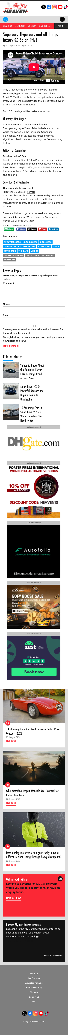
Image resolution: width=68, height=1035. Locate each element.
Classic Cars (20, 25)
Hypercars (29, 246)
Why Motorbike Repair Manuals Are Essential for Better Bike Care (32, 793)
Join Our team (34, 978)
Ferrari (31, 191)
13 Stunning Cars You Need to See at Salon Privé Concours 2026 (32, 731)
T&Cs (23, 340)
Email (6, 315)
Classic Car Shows (13, 255)
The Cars (23, 251)
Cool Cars (46, 242)
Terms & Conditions (53, 955)
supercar (8, 93)
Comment (8, 283)
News (56, 246)
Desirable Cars (12, 246)
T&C (34, 1001)
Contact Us (34, 997)
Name (6, 304)
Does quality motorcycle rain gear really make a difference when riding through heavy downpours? (33, 855)
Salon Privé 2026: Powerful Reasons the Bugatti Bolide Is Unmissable (32, 393)
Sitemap (34, 992)
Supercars (10, 251)
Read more (11, 741)
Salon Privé (47, 255)
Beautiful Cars (45, 25)
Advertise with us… (34, 983)
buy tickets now (16, 217)
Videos (34, 251)
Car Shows (32, 25)
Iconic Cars (44, 246)
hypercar (19, 93)
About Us (34, 973)
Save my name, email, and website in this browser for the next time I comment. (33, 331)
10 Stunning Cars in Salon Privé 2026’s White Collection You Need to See (31, 414)
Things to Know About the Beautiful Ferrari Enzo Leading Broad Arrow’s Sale (32, 371)
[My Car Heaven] (15, 7)
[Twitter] (43, 8)
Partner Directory (34, 987)
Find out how (13, 897)
